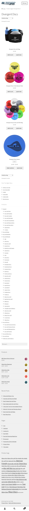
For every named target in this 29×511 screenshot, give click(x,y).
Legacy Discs (7, 290)
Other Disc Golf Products (8, 338)
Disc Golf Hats (8, 211)
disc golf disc (8, 468)
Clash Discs (7, 250)
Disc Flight (5, 433)
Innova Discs (7, 280)
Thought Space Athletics (10, 308)
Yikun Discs (7, 320)
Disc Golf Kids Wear (9, 218)
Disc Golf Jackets (8, 216)
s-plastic (22, 482)
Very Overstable (6, 189)
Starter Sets (19, 484)
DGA (5, 255)
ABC (5, 239)
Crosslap (6, 253)
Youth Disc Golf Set (20, 492)
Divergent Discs (8, 264)
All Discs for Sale (6, 187)
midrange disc (12, 482)
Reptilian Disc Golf (8, 299)
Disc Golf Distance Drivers (10, 324)
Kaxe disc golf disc (11, 479)
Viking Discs (7, 313)
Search (14, 508)
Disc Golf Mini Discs (7, 334)
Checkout (5, 428)
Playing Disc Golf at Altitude (9, 441)
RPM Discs (7, 301)
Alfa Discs (7, 241)
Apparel (4, 209)
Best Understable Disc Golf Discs (10, 404)
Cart (4, 425)
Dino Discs (7, 257)
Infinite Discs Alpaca (13, 475)
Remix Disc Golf (8, 297)
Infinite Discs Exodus (20, 477)
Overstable (5, 194)
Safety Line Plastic (7, 484)
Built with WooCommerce (15, 503)
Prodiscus (7, 294)
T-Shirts (6, 229)
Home (4, 8)
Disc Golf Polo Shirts (9, 225)
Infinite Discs (7, 278)
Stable (4, 192)
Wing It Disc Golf (8, 315)
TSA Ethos (20, 487)
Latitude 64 (7, 287)
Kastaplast (7, 283)
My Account (5, 508)
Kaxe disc (4, 479)
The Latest (5, 447)
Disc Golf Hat (16, 468)
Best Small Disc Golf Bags (9, 412)
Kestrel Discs (7, 285)
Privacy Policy (6, 444)
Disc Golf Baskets (6, 234)
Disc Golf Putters (8, 331)
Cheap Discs (23, 464)
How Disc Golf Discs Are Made (10, 398)
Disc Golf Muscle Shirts (9, 223)
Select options (10, 168)
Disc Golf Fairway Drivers (10, 327)
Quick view (18, 55)
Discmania (7, 259)
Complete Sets (13, 466)
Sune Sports (7, 306)
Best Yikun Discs (7, 414)
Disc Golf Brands (6, 236)
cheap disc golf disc (13, 464)
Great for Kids (16, 473)
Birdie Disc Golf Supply (9, 248)
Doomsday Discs (8, 266)
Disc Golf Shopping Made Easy (10, 436)
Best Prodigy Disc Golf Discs (9, 401)
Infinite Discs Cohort (9, 477)
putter (17, 482)
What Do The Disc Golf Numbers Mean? (12, 409)
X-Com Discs (7, 317)
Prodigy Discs (7, 292)
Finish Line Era (8, 473)
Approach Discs (12, 461)
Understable (5, 196)
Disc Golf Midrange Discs (10, 329)
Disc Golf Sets (6, 336)
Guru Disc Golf (8, 276)
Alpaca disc (4, 458)
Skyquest (6, 303)
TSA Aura (7, 487)
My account (5, 439)
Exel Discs (7, 271)
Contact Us (5, 431)
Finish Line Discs (8, 273)
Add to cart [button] (10, 55)
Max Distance (6, 199)
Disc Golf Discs (6, 322)
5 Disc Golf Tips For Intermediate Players (12, 406)
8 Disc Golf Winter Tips (8, 396)
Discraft (6, 262)
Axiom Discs (7, 246)
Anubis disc (21, 458)
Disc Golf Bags (6, 232)
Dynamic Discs (8, 269)
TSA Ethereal (13, 487)
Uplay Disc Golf (8, 310)
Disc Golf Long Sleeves (9, 220)
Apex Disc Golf (8, 243)
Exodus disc (19, 471)
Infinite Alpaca (23, 473)
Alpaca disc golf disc (12, 458)
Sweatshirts (7, 227)
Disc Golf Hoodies (8, 213)
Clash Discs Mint (6, 466)
